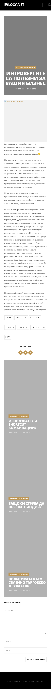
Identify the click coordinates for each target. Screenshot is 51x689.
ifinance (19, 89)
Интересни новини (25, 68)
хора (8, 337)
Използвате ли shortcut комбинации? (22, 424)
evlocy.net (14, 4)
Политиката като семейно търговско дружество (27, 582)
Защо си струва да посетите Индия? (26, 505)
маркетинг (35, 318)
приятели (10, 327)
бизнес (9, 318)
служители (23, 327)
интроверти (21, 318)
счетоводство (38, 327)
